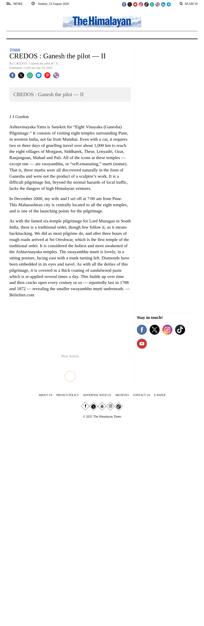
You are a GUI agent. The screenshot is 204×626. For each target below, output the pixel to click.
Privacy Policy (67, 395)
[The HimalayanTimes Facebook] (124, 4)
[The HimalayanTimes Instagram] (141, 4)
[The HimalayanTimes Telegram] (169, 4)
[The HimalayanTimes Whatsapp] (152, 4)
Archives (122, 395)
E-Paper (160, 395)
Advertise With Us (97, 395)
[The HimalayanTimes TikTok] (146, 4)
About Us (45, 395)
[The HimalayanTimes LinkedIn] (163, 4)
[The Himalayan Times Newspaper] (102, 21)
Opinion (15, 49)
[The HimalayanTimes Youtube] (135, 4)
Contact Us (141, 395)
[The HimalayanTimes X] (130, 4)
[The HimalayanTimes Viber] (157, 4)
